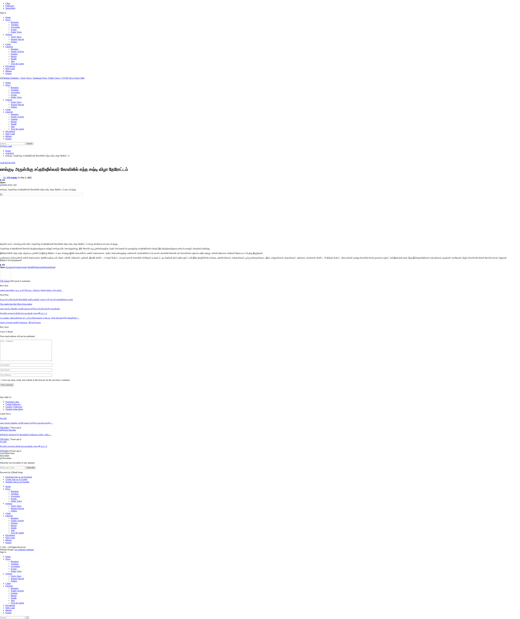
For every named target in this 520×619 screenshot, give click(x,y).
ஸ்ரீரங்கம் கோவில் (8, 430)
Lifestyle (9, 47)
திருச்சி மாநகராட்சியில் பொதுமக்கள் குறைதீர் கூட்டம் (23, 446)
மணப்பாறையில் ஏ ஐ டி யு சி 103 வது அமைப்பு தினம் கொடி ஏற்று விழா (31, 290)
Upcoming (15, 27)
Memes (8, 71)
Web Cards (10, 68)
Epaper (8, 73)
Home (8, 17)
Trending (15, 25)
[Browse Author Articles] (5, 278)
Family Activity (17, 51)
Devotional (10, 66)
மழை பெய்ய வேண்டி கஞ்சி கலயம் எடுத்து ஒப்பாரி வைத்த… (26, 423)
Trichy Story (16, 37)
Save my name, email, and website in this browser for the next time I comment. (36, 380)
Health (14, 59)
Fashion (14, 54)
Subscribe (31, 468)
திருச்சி (12, 163)
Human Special (17, 39)
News (7, 20)
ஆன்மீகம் (4, 163)
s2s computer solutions (24, 549)
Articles (8, 34)
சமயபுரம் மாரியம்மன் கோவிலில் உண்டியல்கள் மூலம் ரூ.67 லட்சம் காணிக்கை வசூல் (36, 299)
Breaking (15, 22)
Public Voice (16, 32)
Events (14, 29)
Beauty (14, 56)
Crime (8, 44)
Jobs (13, 61)
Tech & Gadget (17, 64)
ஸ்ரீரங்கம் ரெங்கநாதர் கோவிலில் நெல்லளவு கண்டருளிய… (26, 434)
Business (14, 49)
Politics (14, 42)
